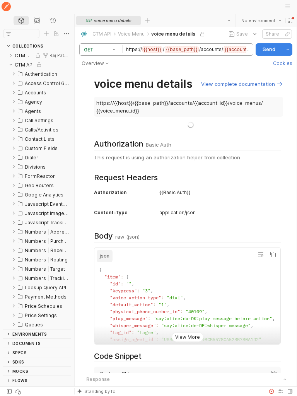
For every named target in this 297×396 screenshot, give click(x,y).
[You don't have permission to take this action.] (147, 20)
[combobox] (261, 20)
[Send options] (287, 49)
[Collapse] (11, 64)
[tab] (21, 20)
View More (187, 331)
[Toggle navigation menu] (287, 7)
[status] (18, 391)
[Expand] (11, 55)
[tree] (37, 190)
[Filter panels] (8, 34)
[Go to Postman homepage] (6, 7)
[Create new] (46, 33)
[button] (290, 20)
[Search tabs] (228, 20)
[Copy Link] (287, 34)
